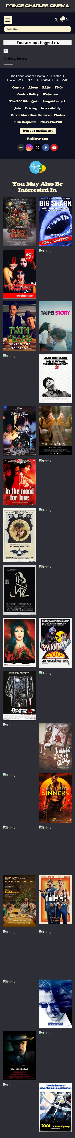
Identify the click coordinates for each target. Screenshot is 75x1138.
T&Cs (59, 87)
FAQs (46, 87)
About (33, 87)
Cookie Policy (28, 94)
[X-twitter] (37, 147)
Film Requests (24, 122)
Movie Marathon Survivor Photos (37, 115)
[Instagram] (29, 147)
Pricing (31, 108)
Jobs (17, 108)
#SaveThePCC (51, 122)
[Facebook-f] (45, 147)
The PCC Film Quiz (24, 101)
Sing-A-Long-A (54, 101)
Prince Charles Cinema (37, 6)
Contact (18, 87)
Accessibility (51, 108)
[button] (8, 20)
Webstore (50, 94)
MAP (65, 80)
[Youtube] (54, 147)
